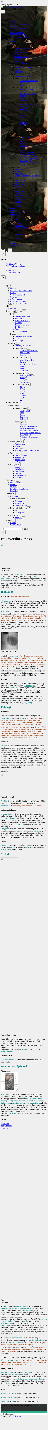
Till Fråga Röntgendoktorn (15, 266)
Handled (23, 96)
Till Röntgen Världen (13, 264)
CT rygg (13, 31)
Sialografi (18, 187)
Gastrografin (19, 234)
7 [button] (24, 1342)
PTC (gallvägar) (25, 161)
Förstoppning (6, 601)
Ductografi (19, 174)
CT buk (13, 26)
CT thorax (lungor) (17, 33)
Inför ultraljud (15, 215)
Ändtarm (18, 61)
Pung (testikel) (20, 200)
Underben (23, 124)
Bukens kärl (24, 144)
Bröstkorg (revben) (27, 104)
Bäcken (22, 115)
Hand (22, 98)
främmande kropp (8, 818)
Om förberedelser (16, 206)
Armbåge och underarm (28, 94)
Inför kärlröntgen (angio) (19, 212)
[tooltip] (20, 597)
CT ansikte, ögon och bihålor (21, 24)
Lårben (22, 119)
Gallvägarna (19, 193)
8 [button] (32, 1347)
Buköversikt (19, 50)
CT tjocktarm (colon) (18, 35)
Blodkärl (18, 197)
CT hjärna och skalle (18, 28)
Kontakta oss (10, 270)
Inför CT (13, 208)
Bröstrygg (23, 107)
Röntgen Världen (40, 1405)
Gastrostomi (24, 150)
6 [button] (11, 805)
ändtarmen (18, 824)
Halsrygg (23, 85)
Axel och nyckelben (27, 89)
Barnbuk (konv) (21, 63)
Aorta (22, 139)
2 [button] (27, 613)
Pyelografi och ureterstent (29, 163)
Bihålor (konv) (25, 83)
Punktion (18, 202)
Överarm (23, 91)
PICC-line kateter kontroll (29, 156)
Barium (17, 232)
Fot (21, 128)
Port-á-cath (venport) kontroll (30, 159)
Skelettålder (24, 100)
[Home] (7, 18)
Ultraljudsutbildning (13, 272)
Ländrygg (23, 109)
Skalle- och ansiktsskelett (29, 81)
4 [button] (26, 718)
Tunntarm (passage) (22, 57)
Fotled (22, 126)
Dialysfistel (24, 146)
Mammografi (19, 172)
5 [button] (42, 726)
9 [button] (22, 1359)
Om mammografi (21, 169)
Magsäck (18, 55)
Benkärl (22, 141)
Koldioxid (18, 239)
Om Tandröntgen (21, 180)
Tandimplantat (20, 184)
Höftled (22, 117)
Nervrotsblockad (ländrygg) (30, 154)
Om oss (8, 268)
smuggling (37, 831)
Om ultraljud (19, 191)
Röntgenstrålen (15, 245)
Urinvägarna (19, 195)
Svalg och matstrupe (22, 52)
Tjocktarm (18, 59)
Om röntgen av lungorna (24, 67)
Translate (18, 1416)
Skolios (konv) (25, 111)
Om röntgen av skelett (23, 76)
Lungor (17, 70)
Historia (13, 243)
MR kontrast (19, 226)
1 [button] (9, 596)
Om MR (13, 41)
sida (14, 1393)
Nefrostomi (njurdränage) (29, 152)
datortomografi (30, 686)
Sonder (22, 165)
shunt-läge (14, 656)
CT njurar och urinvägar (19, 37)
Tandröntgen (19, 182)
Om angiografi (25, 137)
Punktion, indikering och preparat (27, 176)
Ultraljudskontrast (21, 228)
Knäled (22, 122)
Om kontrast (14, 219)
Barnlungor (19, 72)
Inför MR (13, 210)
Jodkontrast (19, 224)
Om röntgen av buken (23, 48)
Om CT (13, 22)
